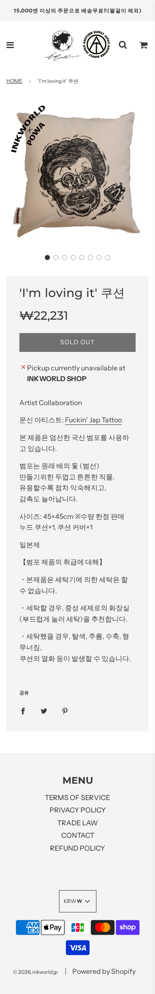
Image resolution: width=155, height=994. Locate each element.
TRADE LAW (77, 822)
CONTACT (77, 835)
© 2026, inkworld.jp (35, 972)
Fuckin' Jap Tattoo (93, 419)
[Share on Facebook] (23, 711)
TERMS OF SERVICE (77, 797)
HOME (14, 81)
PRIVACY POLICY (78, 810)
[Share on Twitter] (44, 711)
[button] (47, 257)
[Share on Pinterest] (65, 711)
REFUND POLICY (77, 848)
